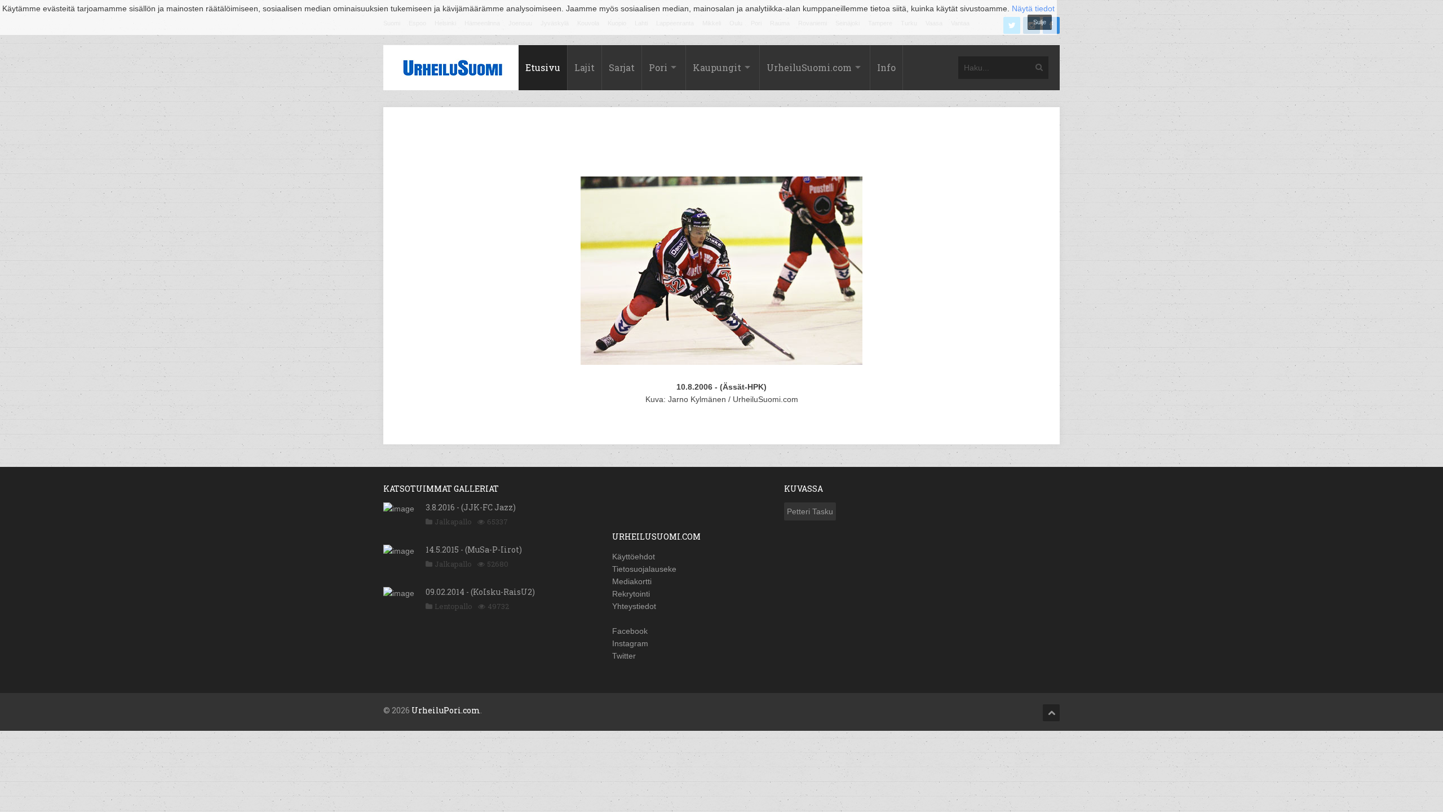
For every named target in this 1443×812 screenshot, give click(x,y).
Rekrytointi (631, 593)
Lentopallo (453, 606)
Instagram (630, 643)
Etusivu (542, 67)
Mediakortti (632, 581)
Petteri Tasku (810, 511)
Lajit (584, 67)
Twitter (624, 655)
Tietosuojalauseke (644, 568)
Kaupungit (717, 67)
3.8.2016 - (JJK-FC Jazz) (471, 507)
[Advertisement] (721, 143)
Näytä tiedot (1033, 8)
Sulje (1039, 22)
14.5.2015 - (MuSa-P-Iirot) (474, 549)
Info (886, 67)
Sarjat (622, 67)
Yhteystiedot (634, 606)
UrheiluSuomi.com (809, 67)
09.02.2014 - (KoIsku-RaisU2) (480, 591)
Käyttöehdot (633, 556)
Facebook (630, 631)
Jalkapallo (453, 522)
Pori (658, 67)
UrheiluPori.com (445, 710)
